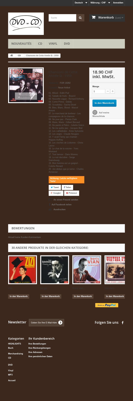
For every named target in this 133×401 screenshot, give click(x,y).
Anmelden (118, 2)
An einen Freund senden (66, 199)
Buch (10, 348)
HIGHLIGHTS (14, 344)
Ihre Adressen (35, 352)
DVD (67, 43)
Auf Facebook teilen (62, 204)
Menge (95, 86)
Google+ (57, 193)
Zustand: (53, 87)
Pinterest (72, 193)
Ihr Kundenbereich (41, 338)
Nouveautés (21, 43)
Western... (110, 288)
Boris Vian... (78, 288)
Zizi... (10, 288)
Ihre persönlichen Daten (40, 356)
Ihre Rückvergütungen (39, 348)
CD (40, 43)
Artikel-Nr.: (54, 83)
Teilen (68, 187)
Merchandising (15, 353)
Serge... (44, 288)
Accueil (12, 380)
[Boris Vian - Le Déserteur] (86, 269)
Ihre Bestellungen (37, 344)
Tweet (56, 187)
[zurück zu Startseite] (11, 56)
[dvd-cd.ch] (26, 24)
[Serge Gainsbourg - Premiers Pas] (54, 269)
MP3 (10, 375)
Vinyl (53, 43)
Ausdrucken (60, 209)
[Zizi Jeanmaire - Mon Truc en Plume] (22, 269)
